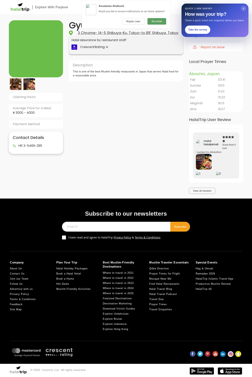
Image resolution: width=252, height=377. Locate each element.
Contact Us (17, 273)
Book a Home (65, 278)
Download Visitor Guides (119, 308)
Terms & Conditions (147, 237)
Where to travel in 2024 (118, 288)
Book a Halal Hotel (68, 273)
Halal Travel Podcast (163, 294)
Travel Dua (156, 299)
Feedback (16, 304)
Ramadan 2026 (205, 273)
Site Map (16, 309)
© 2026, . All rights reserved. (58, 369)
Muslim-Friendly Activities (73, 288)
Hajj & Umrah (204, 268)
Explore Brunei (112, 318)
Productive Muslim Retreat (213, 283)
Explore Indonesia (115, 323)
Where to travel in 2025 (118, 293)
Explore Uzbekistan (116, 313)
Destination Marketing (117, 303)
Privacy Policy (122, 237)
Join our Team (19, 278)
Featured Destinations (117, 298)
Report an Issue (213, 47)
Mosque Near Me (160, 278)
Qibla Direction (159, 268)
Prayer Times (158, 304)
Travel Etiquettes (160, 309)
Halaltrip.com (50, 369)
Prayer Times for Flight (164, 273)
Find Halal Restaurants (164, 283)
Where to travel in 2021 (118, 272)
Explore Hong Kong (115, 329)
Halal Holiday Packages (72, 268)
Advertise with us (21, 288)
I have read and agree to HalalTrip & (114, 237)
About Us (16, 268)
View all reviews (202, 190)
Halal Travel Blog (160, 288)
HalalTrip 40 (204, 288)
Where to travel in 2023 (118, 283)
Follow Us (16, 283)
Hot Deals (62, 283)
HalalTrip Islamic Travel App (214, 278)
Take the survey (197, 29)
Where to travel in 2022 (118, 277)
